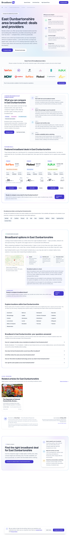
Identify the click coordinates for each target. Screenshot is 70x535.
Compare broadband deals (14, 7)
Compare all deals (59, 197)
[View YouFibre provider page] (30, 70)
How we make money (62, 423)
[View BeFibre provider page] (30, 76)
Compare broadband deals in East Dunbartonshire (18, 461)
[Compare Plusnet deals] (40, 70)
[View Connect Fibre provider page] (62, 76)
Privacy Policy (14, 531)
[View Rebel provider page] (40, 76)
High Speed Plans (45, 2)
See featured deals (20, 132)
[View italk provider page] (62, 70)
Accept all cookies (58, 530)
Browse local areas (20, 50)
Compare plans (63, 2)
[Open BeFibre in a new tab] (10, 164)
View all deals (61, 83)
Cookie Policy (39, 530)
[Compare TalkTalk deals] (8, 70)
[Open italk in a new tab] (51, 164)
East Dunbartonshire (31, 7)
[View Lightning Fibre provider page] (51, 76)
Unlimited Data (35, 2)
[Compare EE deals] (51, 70)
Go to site (11, 187)
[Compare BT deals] (19, 70)
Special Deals (27, 2)
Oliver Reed (17, 417)
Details (20, 187)
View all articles (64, 381)
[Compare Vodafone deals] (19, 76)
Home (6, 7)
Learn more (48, 530)
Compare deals (7, 50)
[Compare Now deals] (8, 76)
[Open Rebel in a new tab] (31, 164)
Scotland (23, 7)
